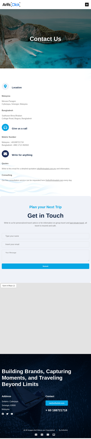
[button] (87, 4)
